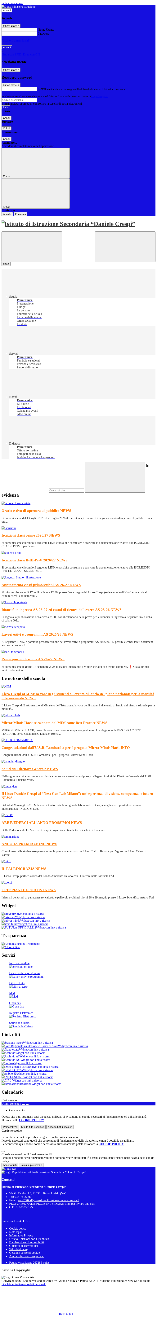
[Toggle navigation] (32, 246)
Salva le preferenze (31, 1165)
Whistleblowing (18, 1249)
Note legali (15, 1232)
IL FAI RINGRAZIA (24, 869)
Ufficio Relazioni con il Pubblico (29, 1238)
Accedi (7, 10)
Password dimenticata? (15, 40)
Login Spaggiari (99, 96)
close (6, 263)
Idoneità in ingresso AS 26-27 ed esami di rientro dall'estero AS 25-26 (62, 610)
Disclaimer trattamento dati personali (24, 1284)
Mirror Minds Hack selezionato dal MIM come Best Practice (54, 723)
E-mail (42, 88)
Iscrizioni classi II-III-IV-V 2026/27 (35, 560)
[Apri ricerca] (125, 246)
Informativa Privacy (21, 1235)
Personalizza (10, 1127)
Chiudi (6, 117)
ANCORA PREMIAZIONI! (29, 844)
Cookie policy (17, 1228)
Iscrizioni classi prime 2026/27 (31, 535)
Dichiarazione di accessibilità (26, 1242)
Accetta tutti (60, 1127)
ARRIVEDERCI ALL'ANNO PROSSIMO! (42, 823)
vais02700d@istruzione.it (48, 1200)
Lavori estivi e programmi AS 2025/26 (37, 634)
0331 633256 (23, 1196)
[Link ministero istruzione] (18, 6)
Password (43, 33)
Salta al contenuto (12, 3)
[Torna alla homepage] (78, 223)
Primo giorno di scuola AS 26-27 (33, 659)
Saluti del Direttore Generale (30, 769)
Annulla (7, 214)
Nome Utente (46, 29)
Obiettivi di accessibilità (23, 1245)
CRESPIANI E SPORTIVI (29, 890)
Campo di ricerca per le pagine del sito (25, 490)
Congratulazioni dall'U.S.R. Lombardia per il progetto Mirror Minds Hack (66, 748)
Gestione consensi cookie (24, 1252)
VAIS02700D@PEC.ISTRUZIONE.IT (55, 1203)
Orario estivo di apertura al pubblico (36, 511)
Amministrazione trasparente (26, 1256)
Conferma (20, 214)
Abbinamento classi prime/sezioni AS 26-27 (41, 585)
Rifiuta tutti (32, 1127)
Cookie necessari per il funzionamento (25, 1154)
